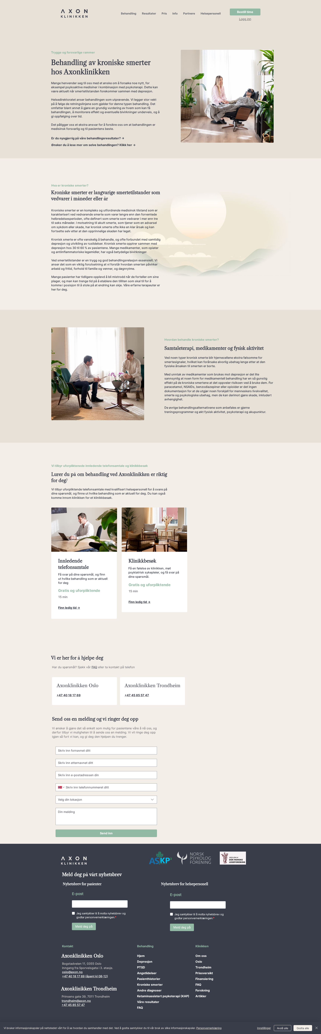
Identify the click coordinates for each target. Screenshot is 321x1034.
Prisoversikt (204, 973)
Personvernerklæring (209, 1028)
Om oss (201, 956)
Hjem (141, 956)
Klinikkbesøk (142, 561)
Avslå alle (282, 1028)
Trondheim (203, 967)
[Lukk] (316, 1028)
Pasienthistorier (148, 979)
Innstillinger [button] (264, 1028)
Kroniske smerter (150, 984)
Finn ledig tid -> (69, 608)
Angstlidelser (147, 973)
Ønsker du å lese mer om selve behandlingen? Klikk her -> (93, 145)
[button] (128, 13)
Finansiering (204, 979)
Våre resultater (148, 1002)
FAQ (140, 1007)
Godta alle (303, 1028)
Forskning (202, 990)
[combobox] (106, 799)
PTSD (141, 967)
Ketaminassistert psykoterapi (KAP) (150, 996)
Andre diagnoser (149, 990)
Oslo (198, 961)
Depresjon (144, 961)
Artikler (200, 996)
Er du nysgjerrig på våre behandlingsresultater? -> (87, 138)
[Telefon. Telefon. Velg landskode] (61, 787)
